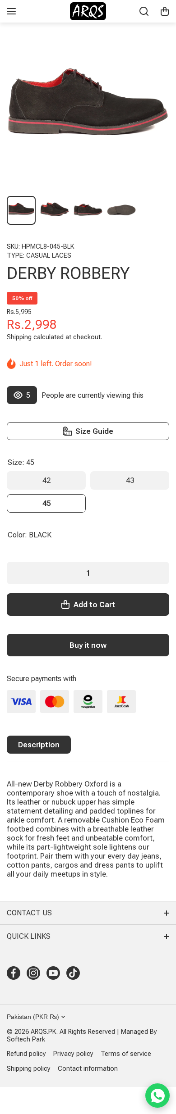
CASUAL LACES (48, 255)
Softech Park (26, 1039)
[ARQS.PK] (88, 11)
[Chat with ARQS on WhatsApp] (157, 1095)
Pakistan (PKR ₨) (33, 1016)
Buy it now (88, 645)
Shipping (19, 337)
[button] (164, 11)
